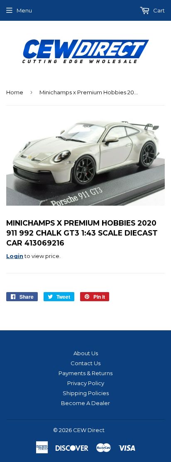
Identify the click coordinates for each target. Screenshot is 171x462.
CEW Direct (89, 430)
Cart (158, 10)
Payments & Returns (85, 373)
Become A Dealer (85, 403)
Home (14, 92)
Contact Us (85, 363)
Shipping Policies (86, 393)
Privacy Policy (85, 383)
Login (14, 256)
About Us (85, 353)
